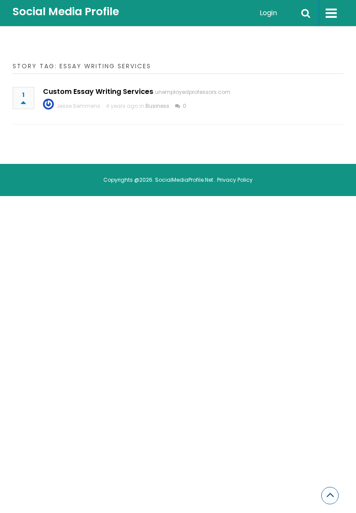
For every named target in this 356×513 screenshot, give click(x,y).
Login (268, 13)
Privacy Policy (235, 179)
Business (157, 106)
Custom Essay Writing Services (98, 92)
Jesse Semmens (78, 106)
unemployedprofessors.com (193, 92)
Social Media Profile (66, 11)
